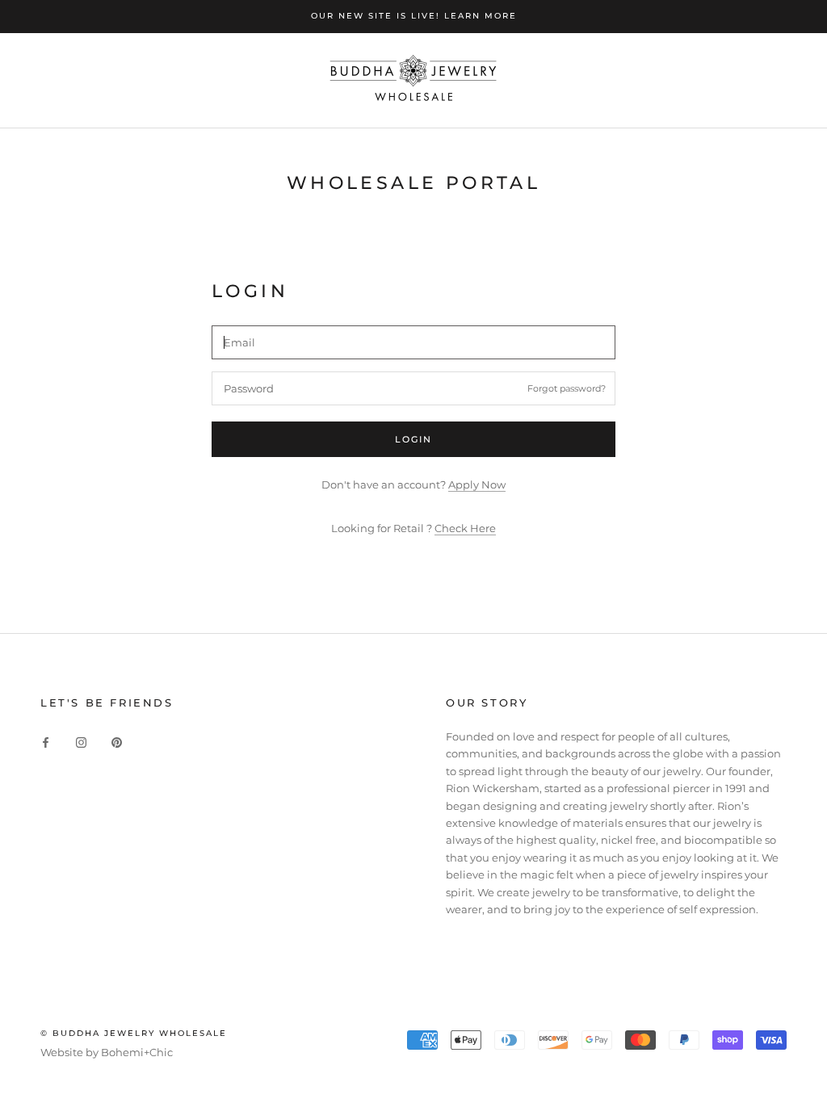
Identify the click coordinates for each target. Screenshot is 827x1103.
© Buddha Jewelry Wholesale (133, 1033)
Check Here (465, 528)
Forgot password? (566, 388)
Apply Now (477, 484)
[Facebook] (45, 741)
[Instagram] (81, 741)
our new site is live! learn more (414, 15)
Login (414, 439)
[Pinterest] (116, 741)
